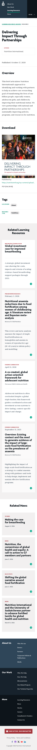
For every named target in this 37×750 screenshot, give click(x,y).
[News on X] (18, 742)
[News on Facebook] (12, 742)
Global (13, 205)
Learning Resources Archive (11, 24)
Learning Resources (13, 10)
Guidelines (14, 213)
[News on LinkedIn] (25, 742)
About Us (10, 4)
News (9, 14)
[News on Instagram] (15, 742)
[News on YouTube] (22, 742)
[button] (32, 14)
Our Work (10, 7)
